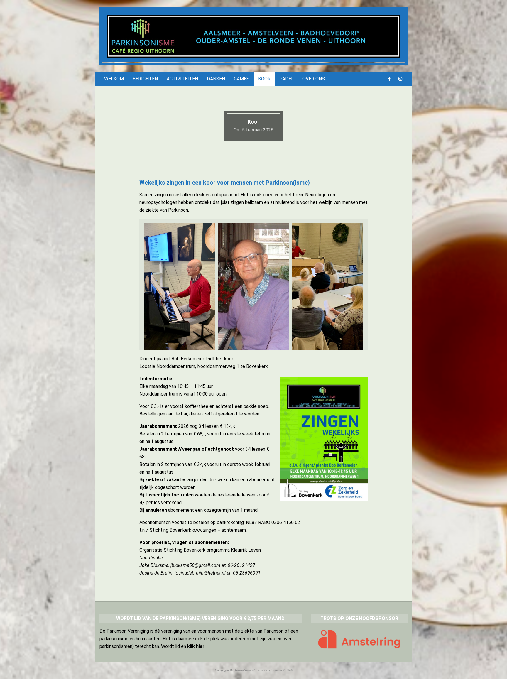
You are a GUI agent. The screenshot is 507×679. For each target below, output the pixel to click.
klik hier (195, 646)
